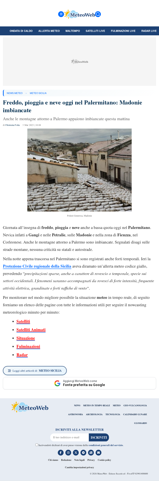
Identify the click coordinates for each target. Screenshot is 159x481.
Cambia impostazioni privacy (79, 467)
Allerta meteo (49, 31)
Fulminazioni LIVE (123, 31)
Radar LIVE (149, 31)
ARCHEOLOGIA (94, 414)
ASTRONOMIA (75, 414)
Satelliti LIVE (95, 31)
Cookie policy (104, 460)
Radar (22, 354)
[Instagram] (68, 453)
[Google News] (91, 453)
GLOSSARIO (140, 423)
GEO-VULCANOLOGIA (135, 405)
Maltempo (73, 31)
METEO (117, 405)
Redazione (66, 460)
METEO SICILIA (38, 93)
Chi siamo (53, 460)
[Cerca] (98, 14)
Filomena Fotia (12, 124)
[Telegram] (83, 453)
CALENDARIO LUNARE (135, 414)
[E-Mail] (98, 453)
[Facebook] (61, 453)
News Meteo (14, 93)
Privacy (91, 460)
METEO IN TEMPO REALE (96, 405)
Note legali (79, 460)
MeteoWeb (102, 473)
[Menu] (61, 14)
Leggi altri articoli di (37, 370)
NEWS (77, 405)
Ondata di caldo (21, 31)
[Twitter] (76, 453)
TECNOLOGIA (112, 414)
